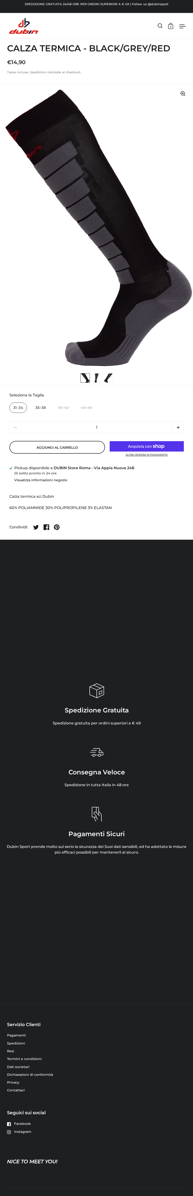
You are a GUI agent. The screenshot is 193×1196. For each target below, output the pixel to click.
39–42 (63, 408)
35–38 (40, 408)
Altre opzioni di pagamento (147, 455)
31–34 (18, 408)
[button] (178, 427)
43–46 (86, 408)
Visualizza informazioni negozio (40, 480)
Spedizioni (38, 72)
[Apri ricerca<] (160, 25)
